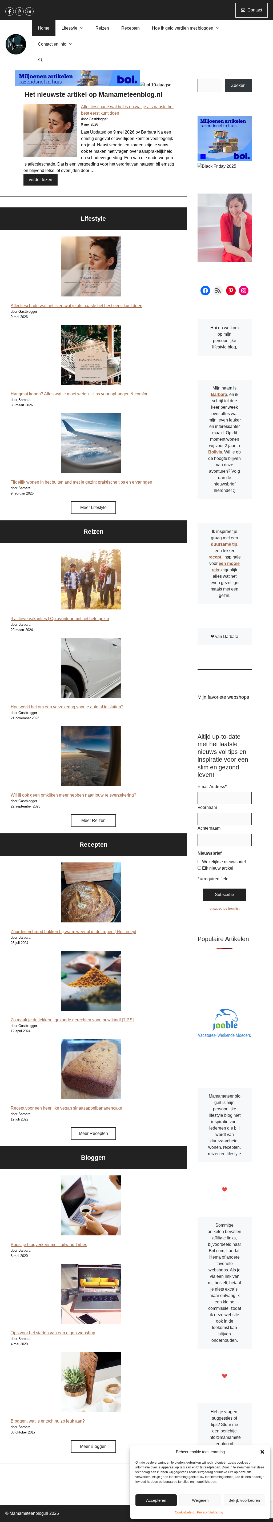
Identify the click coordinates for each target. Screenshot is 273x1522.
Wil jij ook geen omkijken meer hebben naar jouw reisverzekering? (73, 795)
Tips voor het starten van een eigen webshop (53, 1333)
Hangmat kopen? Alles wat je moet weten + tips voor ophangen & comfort (79, 394)
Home (43, 28)
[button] (262, 1452)
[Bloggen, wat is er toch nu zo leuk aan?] (91, 1383)
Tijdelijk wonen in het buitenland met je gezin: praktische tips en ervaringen (81, 482)
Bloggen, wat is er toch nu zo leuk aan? (48, 1421)
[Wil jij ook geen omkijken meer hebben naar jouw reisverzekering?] (91, 757)
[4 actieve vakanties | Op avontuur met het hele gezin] (91, 580)
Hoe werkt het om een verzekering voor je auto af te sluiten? (67, 707)
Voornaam (207, 807)
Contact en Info (52, 44)
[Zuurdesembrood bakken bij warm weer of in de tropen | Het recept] (91, 893)
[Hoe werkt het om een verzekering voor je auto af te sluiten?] (91, 669)
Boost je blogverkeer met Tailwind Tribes (49, 1244)
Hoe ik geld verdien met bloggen (182, 28)
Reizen (102, 28)
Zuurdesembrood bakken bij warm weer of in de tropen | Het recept (73, 931)
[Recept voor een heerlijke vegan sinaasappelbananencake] (91, 1070)
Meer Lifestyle (93, 507)
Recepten (130, 28)
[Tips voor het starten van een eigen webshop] (91, 1295)
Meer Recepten (93, 1133)
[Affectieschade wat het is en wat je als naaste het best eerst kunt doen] (50, 131)
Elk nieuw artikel (217, 868)
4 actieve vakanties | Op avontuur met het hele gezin (60, 618)
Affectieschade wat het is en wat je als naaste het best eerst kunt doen (76, 305)
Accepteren (156, 1500)
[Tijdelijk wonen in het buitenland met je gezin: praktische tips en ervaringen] (91, 444)
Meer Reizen (93, 820)
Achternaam (209, 828)
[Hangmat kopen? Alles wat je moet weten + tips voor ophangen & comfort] (91, 356)
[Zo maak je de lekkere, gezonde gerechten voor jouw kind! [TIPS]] (91, 982)
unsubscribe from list (224, 908)
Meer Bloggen (93, 1446)
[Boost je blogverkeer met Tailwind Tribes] (91, 1206)
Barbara (219, 394)
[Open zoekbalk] (41, 60)
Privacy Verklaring (210, 1512)
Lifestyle (69, 28)
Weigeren (200, 1500)
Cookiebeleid (184, 1512)
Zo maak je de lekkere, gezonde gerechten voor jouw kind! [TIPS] (72, 1020)
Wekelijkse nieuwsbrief (224, 862)
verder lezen (40, 179)
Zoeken (238, 85)
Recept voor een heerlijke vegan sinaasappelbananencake (66, 1108)
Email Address (212, 786)
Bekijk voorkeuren (244, 1500)
